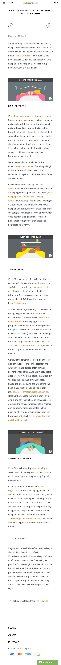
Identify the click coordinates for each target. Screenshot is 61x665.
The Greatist (41, 600)
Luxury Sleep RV (23, 648)
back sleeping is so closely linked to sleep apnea (30, 196)
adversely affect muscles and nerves (30, 391)
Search (13, 627)
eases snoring (38, 468)
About (13, 634)
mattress (35, 132)
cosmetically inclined (24, 166)
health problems (24, 55)
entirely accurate (19, 303)
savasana (24, 120)
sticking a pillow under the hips (27, 518)
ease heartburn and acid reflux (27, 345)
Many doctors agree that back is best (32, 116)
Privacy (13, 641)
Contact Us (49, 662)
